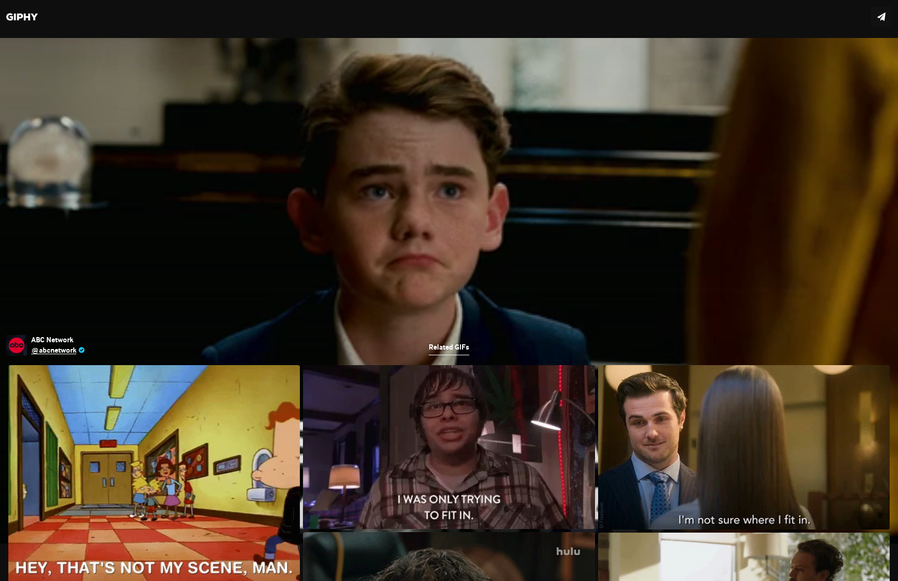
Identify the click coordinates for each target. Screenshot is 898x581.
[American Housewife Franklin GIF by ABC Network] (449, 290)
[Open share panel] (881, 16)
